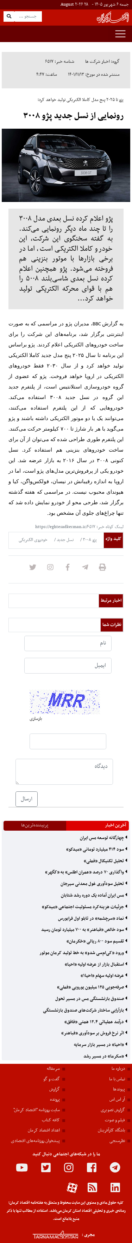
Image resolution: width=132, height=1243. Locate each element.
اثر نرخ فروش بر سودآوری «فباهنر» (93, 1033)
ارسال (26, 799)
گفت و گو (51, 1079)
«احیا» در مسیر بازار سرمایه (99, 1045)
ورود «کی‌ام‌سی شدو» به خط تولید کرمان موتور (82, 953)
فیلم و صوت (115, 1120)
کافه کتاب (51, 1120)
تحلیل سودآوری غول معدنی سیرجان (93, 884)
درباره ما (118, 1069)
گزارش (54, 1089)
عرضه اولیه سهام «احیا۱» (103, 976)
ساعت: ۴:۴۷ (46, 75)
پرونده (55, 1099)
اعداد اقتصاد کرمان (44, 1130)
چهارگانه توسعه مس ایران (102, 838)
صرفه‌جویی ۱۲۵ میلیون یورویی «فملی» (91, 987)
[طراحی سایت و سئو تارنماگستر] (47, 1234)
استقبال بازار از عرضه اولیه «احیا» (95, 964)
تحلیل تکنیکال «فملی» (104, 861)
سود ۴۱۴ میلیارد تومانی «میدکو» (95, 849)
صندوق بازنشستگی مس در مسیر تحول (90, 999)
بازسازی (36, 719)
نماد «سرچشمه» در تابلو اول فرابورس (91, 919)
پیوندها (119, 1089)
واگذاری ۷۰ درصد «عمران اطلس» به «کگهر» (85, 872)
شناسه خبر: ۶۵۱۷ (59, 62)
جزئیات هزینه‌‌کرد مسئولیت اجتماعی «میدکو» (83, 907)
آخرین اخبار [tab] (115, 825)
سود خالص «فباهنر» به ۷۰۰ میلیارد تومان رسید (83, 930)
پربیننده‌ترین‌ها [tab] (34, 825)
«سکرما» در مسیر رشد (104, 1056)
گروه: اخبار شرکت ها (102, 62)
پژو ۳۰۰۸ (89, 540)
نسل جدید (65, 540)
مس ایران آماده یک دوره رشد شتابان (93, 895)
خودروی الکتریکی (33, 540)
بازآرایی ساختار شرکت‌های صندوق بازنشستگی (84, 1010)
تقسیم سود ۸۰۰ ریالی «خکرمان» (96, 941)
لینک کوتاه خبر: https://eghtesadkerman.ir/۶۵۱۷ (79, 527)
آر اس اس (117, 1099)
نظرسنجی (117, 1141)
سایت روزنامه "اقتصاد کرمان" (36, 1110)
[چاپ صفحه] (102, 569)
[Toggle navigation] (120, 34)
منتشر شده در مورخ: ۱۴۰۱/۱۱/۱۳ (94, 75)
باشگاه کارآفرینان (111, 1130)
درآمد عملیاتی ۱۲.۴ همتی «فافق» (94, 1022)
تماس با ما (117, 1079)
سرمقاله (53, 1069)
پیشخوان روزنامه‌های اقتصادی (35, 1141)
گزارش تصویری (113, 1110)
